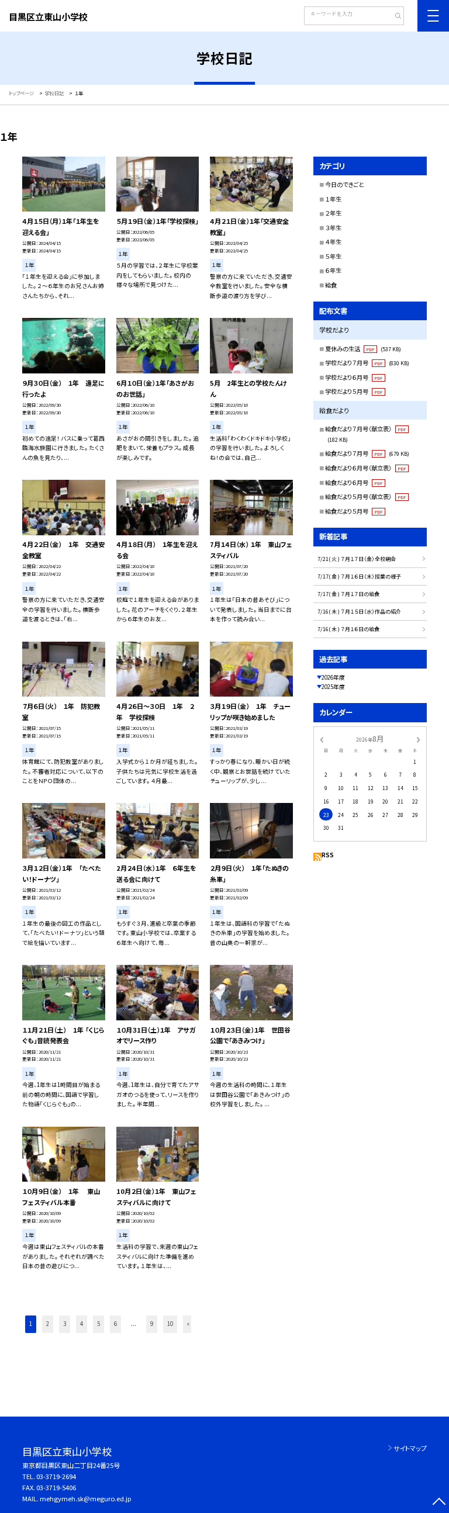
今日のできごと (344, 184)
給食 (331, 285)
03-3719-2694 (56, 1476)
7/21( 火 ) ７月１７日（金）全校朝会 (356, 559)
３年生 (333, 227)
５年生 (333, 256)
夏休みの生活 (363, 348)
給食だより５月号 (354, 511)
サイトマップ (410, 1448)
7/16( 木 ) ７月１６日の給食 (348, 629)
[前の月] (321, 738)
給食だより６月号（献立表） (365, 467)
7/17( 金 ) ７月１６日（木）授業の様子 (359, 576)
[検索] (394, 16)
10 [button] (170, 1324)
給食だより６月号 (354, 482)
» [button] (188, 1324)
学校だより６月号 (354, 377)
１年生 (333, 199)
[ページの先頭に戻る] (439, 1503)
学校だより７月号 (367, 362)
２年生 (333, 213)
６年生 (333, 270)
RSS (328, 855)
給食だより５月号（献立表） (365, 496)
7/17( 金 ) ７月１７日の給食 (348, 594)
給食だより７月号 (367, 453)
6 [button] (115, 1324)
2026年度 (333, 677)
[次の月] (418, 738)
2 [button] (47, 1324)
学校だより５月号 (354, 391)
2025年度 (333, 687)
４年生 (333, 241)
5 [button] (98, 1324)
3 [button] (64, 1324)
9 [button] (151, 1324)
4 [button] (81, 1324)
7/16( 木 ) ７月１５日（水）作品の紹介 (359, 611)
